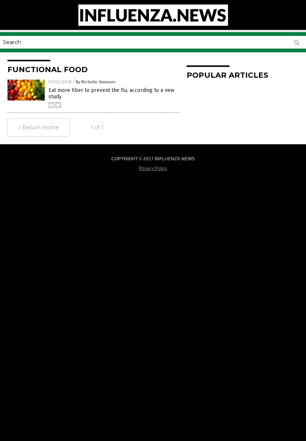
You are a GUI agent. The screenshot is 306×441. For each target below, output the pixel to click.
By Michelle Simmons (95, 82)
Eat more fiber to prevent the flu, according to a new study (111, 93)
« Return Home (38, 127)
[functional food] (153, 24)
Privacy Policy (153, 168)
